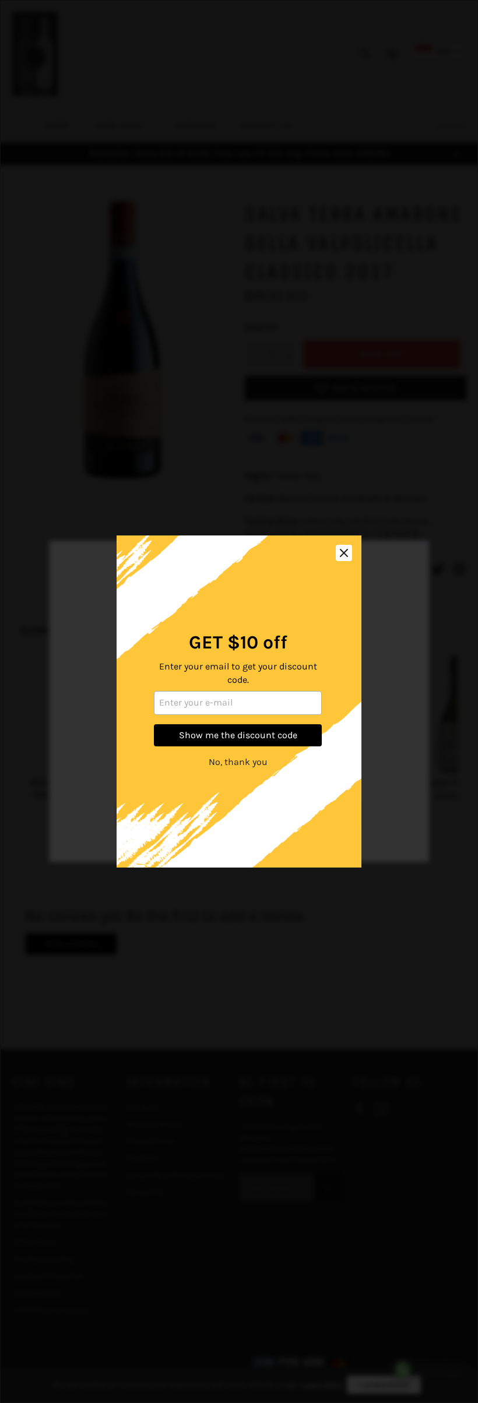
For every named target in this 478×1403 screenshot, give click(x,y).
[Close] (344, 553)
